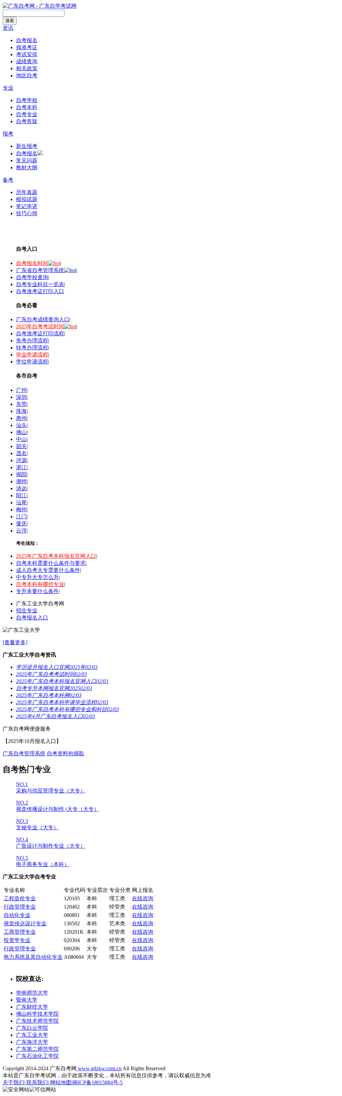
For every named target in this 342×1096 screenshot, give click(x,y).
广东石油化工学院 (37, 1056)
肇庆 (21, 523)
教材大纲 (26, 167)
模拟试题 (26, 199)
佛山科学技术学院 (37, 1014)
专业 (8, 88)
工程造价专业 (20, 898)
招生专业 (26, 610)
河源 (21, 460)
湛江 (21, 467)
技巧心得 (26, 213)
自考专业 (26, 114)
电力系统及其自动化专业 (33, 957)
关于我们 (13, 1082)
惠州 (21, 418)
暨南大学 (26, 1000)
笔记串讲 (26, 206)
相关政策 (26, 68)
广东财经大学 (32, 1007)
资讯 (8, 28)
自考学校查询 (32, 277)
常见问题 (26, 160)
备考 (8, 180)
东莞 (21, 404)
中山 (21, 439)
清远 (21, 488)
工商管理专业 (20, 932)
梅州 (21, 509)
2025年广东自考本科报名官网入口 (56, 556)
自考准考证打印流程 (40, 333)
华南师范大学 (32, 993)
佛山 (21, 432)
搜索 (9, 20)
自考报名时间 (32, 263)
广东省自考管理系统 (40, 270)
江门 (21, 516)
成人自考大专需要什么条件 (48, 570)
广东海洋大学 (32, 1042)
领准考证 (26, 47)
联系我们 (36, 1082)
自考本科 (26, 107)
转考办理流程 (32, 347)
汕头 (21, 425)
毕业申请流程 (32, 354)
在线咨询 (142, 898)
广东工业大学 (32, 1035)
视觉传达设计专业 (25, 923)
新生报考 (26, 146)
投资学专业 (17, 940)
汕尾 (21, 502)
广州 (21, 390)
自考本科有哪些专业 (40, 584)
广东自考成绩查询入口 (42, 319)
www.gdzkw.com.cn (99, 1068)
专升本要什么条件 (37, 591)
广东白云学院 (32, 1028)
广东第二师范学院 (37, 1049)
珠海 (21, 411)
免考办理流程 (32, 340)
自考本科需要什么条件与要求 (51, 563)
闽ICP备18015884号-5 (97, 1082)
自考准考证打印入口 (40, 291)
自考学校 (26, 100)
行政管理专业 (20, 907)
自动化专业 (17, 915)
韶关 (21, 446)
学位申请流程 (32, 361)
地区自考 (26, 75)
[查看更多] (15, 642)
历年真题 (26, 192)
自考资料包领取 (65, 753)
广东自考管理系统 (24, 753)
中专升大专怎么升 (37, 577)
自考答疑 (26, 121)
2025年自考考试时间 (40, 326)
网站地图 (60, 1082)
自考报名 (26, 40)
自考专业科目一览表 (40, 284)
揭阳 (21, 474)
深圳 (21, 397)
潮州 (21, 481)
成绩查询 (26, 61)
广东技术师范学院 (37, 1021)
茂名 (21, 453)
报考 (8, 134)
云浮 (21, 530)
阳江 (21, 495)
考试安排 (26, 54)
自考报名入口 (32, 617)
